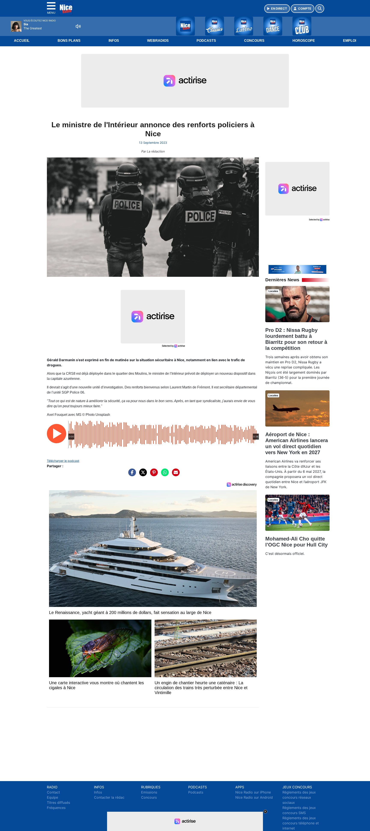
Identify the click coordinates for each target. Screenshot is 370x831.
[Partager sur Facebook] (131, 474)
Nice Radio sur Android (254, 797)
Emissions (149, 792)
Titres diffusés (58, 802)
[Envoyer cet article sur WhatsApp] (164, 474)
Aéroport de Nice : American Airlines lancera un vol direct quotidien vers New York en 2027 (296, 443)
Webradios (158, 40)
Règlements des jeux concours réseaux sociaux (299, 797)
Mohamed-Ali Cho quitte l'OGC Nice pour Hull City (296, 542)
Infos (114, 40)
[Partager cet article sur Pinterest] (153, 474)
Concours (254, 40)
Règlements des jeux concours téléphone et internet (300, 823)
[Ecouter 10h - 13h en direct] (297, 269)
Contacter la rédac (109, 797)
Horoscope (303, 40)
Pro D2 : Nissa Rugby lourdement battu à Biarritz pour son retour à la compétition (296, 339)
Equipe (52, 797)
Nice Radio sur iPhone (253, 792)
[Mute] (78, 26)
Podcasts (206, 40)
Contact (53, 792)
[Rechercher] (319, 8)
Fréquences (56, 808)
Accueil (22, 40)
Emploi (349, 40)
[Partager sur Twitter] (142, 474)
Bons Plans (69, 40)
